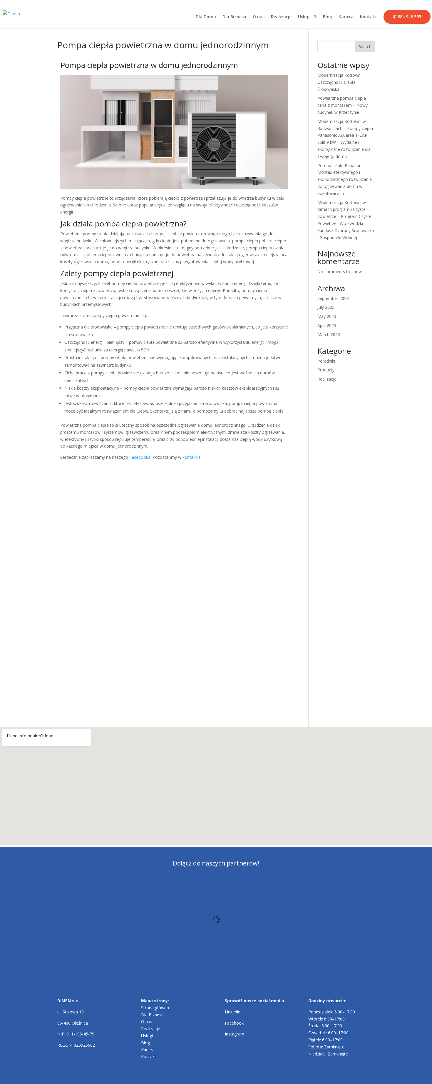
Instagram (234, 1034)
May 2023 (326, 316)
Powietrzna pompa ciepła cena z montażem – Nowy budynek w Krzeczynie (342, 105)
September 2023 (333, 298)
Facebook (234, 1023)
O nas (258, 17)
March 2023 (328, 334)
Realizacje (281, 17)
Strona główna (155, 1007)
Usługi (304, 17)
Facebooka (139, 457)
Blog (327, 17)
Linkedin (232, 1012)
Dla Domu (206, 17)
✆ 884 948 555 (407, 16)
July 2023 (325, 307)
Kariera (346, 17)
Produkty (325, 370)
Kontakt (368, 17)
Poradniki (326, 361)
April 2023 (326, 325)
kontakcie (191, 457)
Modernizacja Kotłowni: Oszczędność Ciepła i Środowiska (339, 82)
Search (365, 46)
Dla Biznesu (234, 17)
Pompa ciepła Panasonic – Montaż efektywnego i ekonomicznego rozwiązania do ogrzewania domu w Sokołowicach (344, 179)
